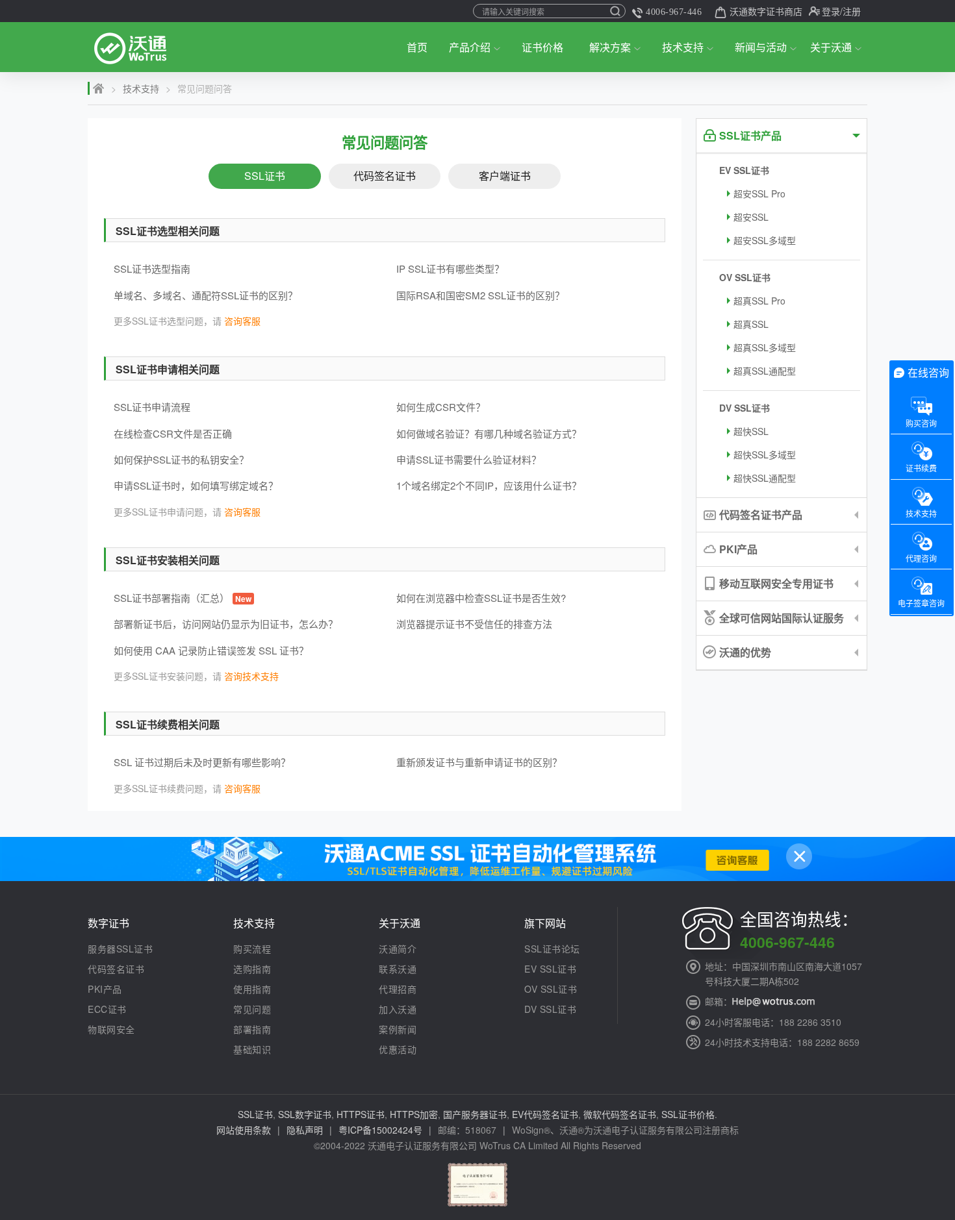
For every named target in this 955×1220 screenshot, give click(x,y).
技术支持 (683, 47)
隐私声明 (304, 1129)
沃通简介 (397, 948)
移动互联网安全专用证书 (776, 583)
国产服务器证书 (475, 1114)
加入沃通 (397, 1009)
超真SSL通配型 (764, 370)
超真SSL (751, 323)
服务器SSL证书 (120, 948)
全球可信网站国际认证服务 (781, 617)
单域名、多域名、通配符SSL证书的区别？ (206, 295)
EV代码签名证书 (545, 1114)
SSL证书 (264, 175)
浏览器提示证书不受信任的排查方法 (474, 623)
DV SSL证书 (744, 407)
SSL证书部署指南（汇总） (182, 597)
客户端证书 (505, 175)
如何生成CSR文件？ (440, 407)
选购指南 (252, 969)
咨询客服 (242, 320)
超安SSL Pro (759, 193)
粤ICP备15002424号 (380, 1129)
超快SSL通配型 (764, 477)
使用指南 (252, 989)
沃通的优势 (745, 652)
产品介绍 (469, 47)
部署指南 (252, 1029)
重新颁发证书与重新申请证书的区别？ (479, 762)
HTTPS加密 (414, 1114)
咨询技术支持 (251, 675)
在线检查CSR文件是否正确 (173, 433)
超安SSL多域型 (764, 240)
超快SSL (751, 431)
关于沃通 (831, 47)
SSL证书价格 (688, 1114)
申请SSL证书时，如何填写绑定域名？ (196, 485)
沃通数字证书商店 (766, 11)
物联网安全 (111, 1029)
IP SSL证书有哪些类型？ (450, 268)
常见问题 (252, 1009)
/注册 (850, 11)
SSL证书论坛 (552, 948)
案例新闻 (397, 1029)
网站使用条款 (243, 1129)
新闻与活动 (761, 47)
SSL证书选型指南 (152, 268)
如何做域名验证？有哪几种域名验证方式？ (488, 433)
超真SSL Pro (759, 300)
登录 (831, 11)
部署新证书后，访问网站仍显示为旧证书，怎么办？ (226, 623)
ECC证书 (107, 1009)
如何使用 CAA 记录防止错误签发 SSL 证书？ (211, 650)
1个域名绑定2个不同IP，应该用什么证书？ (488, 485)
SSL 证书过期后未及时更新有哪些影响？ (202, 762)
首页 (417, 47)
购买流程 (252, 948)
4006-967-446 (674, 12)
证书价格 (542, 47)
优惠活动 (397, 1049)
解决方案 (610, 47)
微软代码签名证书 (619, 1114)
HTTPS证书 (361, 1114)
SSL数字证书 (304, 1114)
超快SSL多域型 (764, 454)
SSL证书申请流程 (152, 407)
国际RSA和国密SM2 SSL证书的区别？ (480, 295)
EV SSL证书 (744, 170)
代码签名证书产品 (760, 514)
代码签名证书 (384, 175)
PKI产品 (738, 549)
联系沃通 (397, 969)
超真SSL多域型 (764, 347)
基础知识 (252, 1049)
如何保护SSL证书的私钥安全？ (181, 459)
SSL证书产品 (750, 135)
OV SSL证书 (744, 277)
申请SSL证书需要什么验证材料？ (468, 459)
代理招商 (397, 989)
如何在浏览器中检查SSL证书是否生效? (481, 597)
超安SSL (751, 216)
